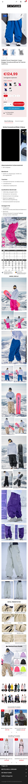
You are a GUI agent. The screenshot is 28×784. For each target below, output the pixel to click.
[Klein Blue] (6, 84)
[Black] (10, 84)
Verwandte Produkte (14, 707)
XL (5, 99)
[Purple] (6, 90)
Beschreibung (8, 121)
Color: (8, 80)
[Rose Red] (20, 84)
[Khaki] (15, 84)
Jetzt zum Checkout (14, 108)
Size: (5, 93)
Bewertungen (19, 121)
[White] (10, 90)
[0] (25, 2)
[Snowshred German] (14, 6)
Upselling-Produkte (14, 736)
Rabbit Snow (4, 64)
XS (5, 95)
